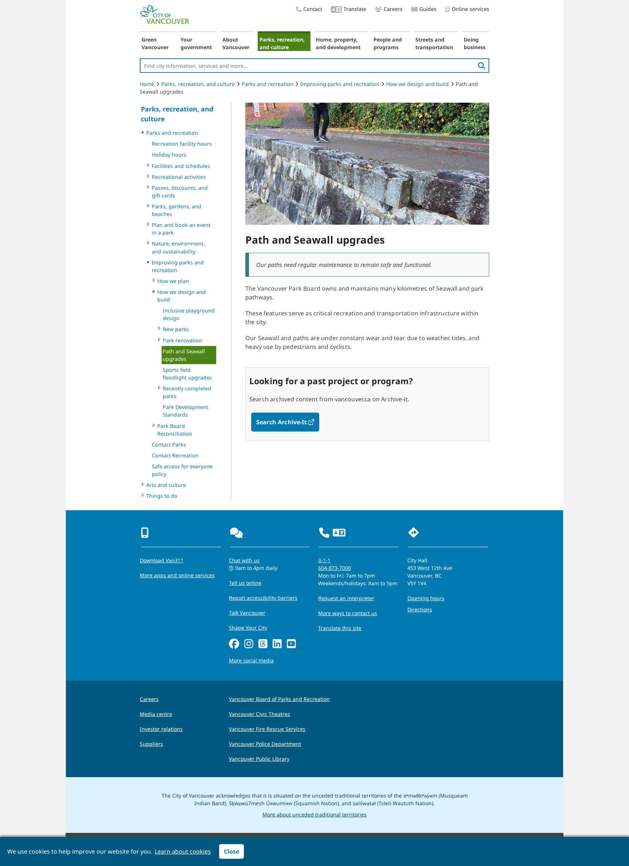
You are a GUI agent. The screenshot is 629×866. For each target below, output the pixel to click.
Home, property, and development (338, 43)
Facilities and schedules (181, 165)
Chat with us (244, 560)
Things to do (162, 495)
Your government (196, 43)
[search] (481, 65)
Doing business (475, 43)
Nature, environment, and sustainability (178, 247)
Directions (419, 609)
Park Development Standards (185, 411)
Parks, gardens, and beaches (176, 210)
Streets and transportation (434, 43)
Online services (470, 8)
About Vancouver (235, 43)
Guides (427, 8)
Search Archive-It (287, 422)
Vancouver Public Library (259, 758)
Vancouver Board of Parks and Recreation (279, 699)
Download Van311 (161, 560)
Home (147, 83)
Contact (312, 8)
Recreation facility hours (182, 143)
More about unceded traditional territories (314, 814)
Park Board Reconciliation (174, 429)
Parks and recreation (267, 83)
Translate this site (339, 628)
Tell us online (245, 582)
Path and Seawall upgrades (184, 355)
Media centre (156, 713)
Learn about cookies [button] (183, 851)
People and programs (387, 43)
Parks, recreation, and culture (282, 43)
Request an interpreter (346, 598)
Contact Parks (169, 444)
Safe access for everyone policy (182, 470)
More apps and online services (177, 575)
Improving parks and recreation (339, 83)
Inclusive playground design (189, 314)
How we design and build (417, 83)
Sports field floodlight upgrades (187, 373)
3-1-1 (324, 560)
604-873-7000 (334, 567)
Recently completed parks (187, 392)
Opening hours (425, 598)
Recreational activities (179, 176)
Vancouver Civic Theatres (259, 713)
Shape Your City (248, 627)
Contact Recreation (175, 455)
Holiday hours (169, 154)
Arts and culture (166, 484)
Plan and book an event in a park (181, 228)
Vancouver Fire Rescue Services (267, 728)
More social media (251, 660)
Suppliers (151, 743)
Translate (355, 8)
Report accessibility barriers (263, 597)
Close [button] (231, 851)
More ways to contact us (347, 613)
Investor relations (161, 728)
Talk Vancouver (247, 612)
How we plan (173, 280)
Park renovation (182, 340)
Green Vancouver (155, 43)
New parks (176, 329)
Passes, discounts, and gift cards (180, 191)
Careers (393, 8)
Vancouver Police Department (265, 743)
